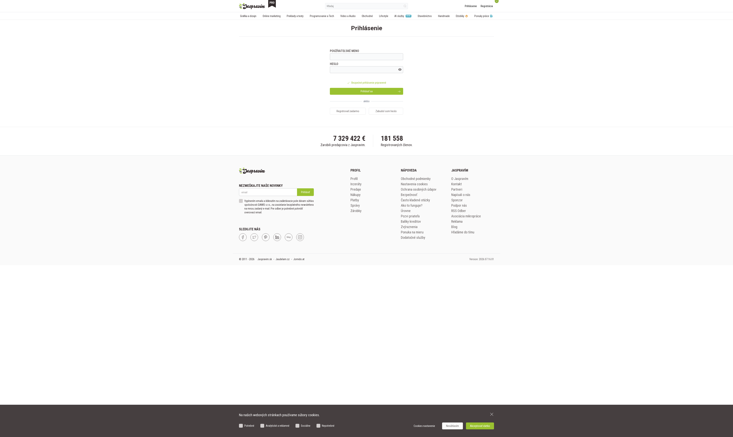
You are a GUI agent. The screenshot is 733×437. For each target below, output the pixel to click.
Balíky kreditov (411, 221)
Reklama (457, 221)
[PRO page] (272, 4)
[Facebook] (243, 237)
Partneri (456, 189)
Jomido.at (298, 259)
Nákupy (355, 195)
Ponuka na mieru (412, 232)
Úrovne (406, 211)
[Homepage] (252, 6)
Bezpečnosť (409, 195)
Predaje (355, 189)
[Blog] (288, 237)
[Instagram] (300, 237)
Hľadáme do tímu (462, 232)
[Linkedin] (277, 237)
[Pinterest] (266, 237)
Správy (355, 205)
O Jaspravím (459, 179)
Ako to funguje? (411, 205)
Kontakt (456, 184)
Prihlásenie (471, 6)
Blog (454, 227)
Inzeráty (356, 184)
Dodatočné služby (413, 237)
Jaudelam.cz (283, 259)
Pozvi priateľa (410, 216)
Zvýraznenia (409, 227)
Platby (354, 200)
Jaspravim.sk (265, 259)
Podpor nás (459, 205)
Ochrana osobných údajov (418, 189)
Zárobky (356, 211)
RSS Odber (458, 211)
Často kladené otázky (415, 200)
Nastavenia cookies (414, 184)
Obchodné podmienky (416, 179)
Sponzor (457, 200)
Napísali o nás (460, 195)
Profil (354, 179)
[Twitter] (254, 237)
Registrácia (487, 6)
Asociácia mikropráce (466, 216)
